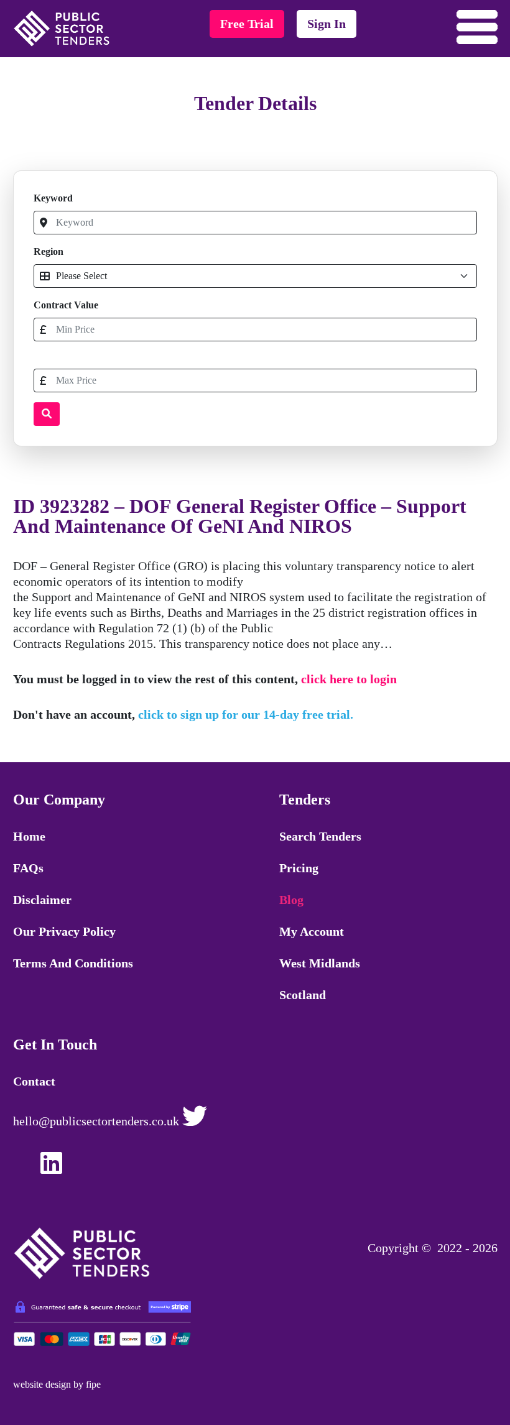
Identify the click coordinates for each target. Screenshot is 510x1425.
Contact (34, 1081)
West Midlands (319, 963)
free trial (247, 23)
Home (29, 836)
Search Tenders (320, 836)
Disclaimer (42, 899)
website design (42, 1384)
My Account (311, 931)
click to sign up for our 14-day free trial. (245, 714)
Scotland (302, 995)
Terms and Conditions (73, 963)
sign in (326, 23)
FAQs (28, 868)
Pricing (298, 868)
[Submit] (47, 414)
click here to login (349, 679)
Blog (291, 899)
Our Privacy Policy (64, 931)
